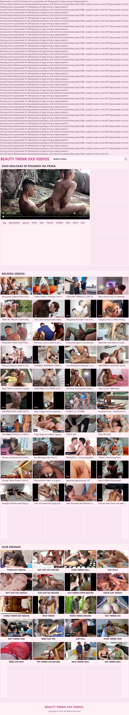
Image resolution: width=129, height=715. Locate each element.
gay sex (26, 222)
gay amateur (14, 222)
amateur (59, 222)
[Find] (126, 159)
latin (68, 222)
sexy (82, 222)
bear (42, 222)
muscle (50, 222)
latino (75, 222)
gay (4, 222)
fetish (34, 222)
